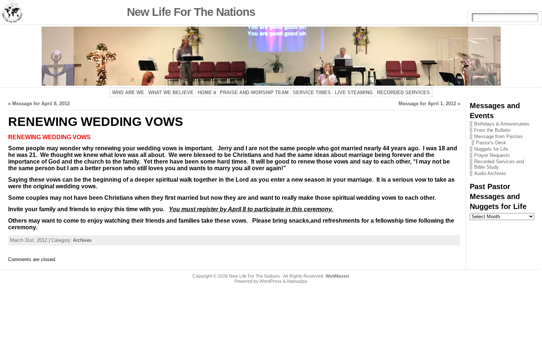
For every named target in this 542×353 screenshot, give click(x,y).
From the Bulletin (492, 130)
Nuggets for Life (491, 149)
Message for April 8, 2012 (41, 103)
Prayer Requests (492, 155)
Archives (82, 240)
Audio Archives (490, 173)
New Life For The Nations (191, 12)
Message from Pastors (498, 136)
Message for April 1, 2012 (427, 103)
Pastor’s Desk (491, 142)
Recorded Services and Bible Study (499, 164)
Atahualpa (296, 281)
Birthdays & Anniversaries (501, 124)
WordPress (271, 281)
